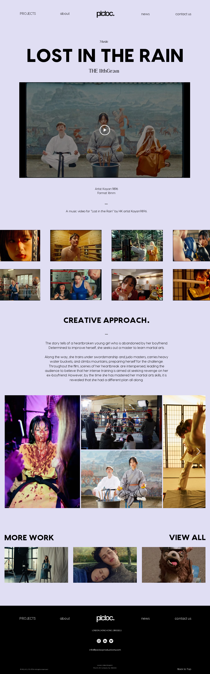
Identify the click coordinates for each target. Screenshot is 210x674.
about (65, 13)
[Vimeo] (111, 641)
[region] (28, 15)
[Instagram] (99, 641)
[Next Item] (198, 452)
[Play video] (105, 130)
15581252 (113, 668)
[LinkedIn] (105, 641)
